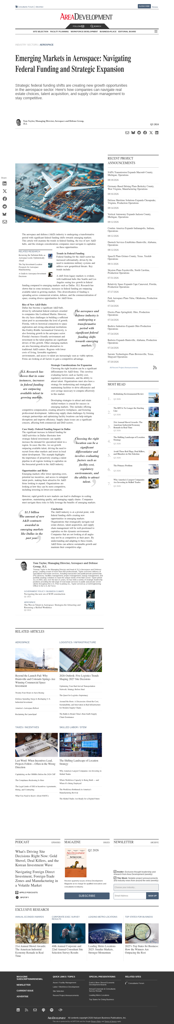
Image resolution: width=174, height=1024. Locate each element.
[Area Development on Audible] (60, 1010)
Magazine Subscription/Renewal (30, 978)
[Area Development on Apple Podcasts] (44, 1010)
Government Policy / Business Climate (44, 591)
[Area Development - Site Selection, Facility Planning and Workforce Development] (87, 16)
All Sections (156, 31)
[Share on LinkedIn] (5, 184)
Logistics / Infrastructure (77, 642)
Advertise (39, 7)
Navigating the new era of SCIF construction (44, 593)
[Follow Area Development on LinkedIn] (19, 1010)
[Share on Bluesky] (5, 214)
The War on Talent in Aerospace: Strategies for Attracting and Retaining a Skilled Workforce (52, 606)
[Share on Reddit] (5, 207)
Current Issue (25, 991)
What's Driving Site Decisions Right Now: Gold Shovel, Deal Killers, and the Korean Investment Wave (37, 858)
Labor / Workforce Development (66, 987)
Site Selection (58, 991)
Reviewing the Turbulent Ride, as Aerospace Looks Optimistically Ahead (32, 258)
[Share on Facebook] (5, 199)
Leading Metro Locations (99, 995)
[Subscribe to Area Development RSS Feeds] (27, 1010)
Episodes (55, 842)
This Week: (136, 879)
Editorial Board (127, 32)
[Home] (35, 1010)
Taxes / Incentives (27, 727)
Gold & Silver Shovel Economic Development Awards (102, 984)
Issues (106, 842)
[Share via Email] (5, 222)
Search (97, 26)
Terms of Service (111, 1021)
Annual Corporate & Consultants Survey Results (102, 990)
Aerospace (47, 44)
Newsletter (24, 985)
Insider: (135, 873)
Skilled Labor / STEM (72, 727)
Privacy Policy (96, 1021)
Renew (155, 7)
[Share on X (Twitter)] (5, 191)
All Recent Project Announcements (124, 368)
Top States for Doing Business (101, 999)
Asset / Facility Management (64, 983)
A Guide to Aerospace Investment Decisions (32, 274)
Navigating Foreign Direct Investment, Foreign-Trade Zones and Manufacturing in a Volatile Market (36, 878)
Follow (77, 26)
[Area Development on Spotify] (52, 1010)
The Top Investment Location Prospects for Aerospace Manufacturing (30, 267)
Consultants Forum (25, 7)
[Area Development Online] (57, 1018)
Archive (154, 842)
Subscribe (144, 6)
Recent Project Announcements (66, 995)
